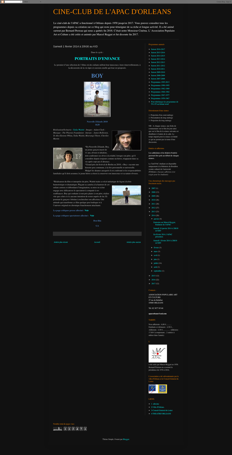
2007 (154, 188)
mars (156, 251)
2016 (154, 279)
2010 (154, 199)
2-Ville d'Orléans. (157, 407)
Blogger (126, 439)
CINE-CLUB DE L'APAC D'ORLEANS (112, 12)
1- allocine (155, 403)
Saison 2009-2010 (158, 72)
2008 (154, 192)
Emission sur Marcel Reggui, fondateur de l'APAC (164, 223)
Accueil (97, 242)
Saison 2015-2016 (158, 52)
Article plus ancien (134, 242)
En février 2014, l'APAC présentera (162, 235)
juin (155, 259)
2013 (154, 211)
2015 (154, 275)
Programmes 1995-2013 (160, 82)
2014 (154, 215)
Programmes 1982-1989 (160, 88)
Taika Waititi (78, 129)
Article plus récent (61, 242)
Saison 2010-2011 (158, 69)
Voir (87, 210)
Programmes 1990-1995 (160, 85)
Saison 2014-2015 (158, 55)
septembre (158, 270)
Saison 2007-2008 (158, 78)
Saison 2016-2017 (158, 49)
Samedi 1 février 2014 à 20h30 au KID (165, 241)
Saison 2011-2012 (158, 65)
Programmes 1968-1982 (160, 91)
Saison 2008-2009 (158, 75)
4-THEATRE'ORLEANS (161, 413)
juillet (156, 263)
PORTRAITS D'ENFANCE (97, 58)
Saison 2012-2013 (158, 62)
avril (156, 255)
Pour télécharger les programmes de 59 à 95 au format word (164, 102)
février (156, 247)
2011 (154, 203)
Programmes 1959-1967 (160, 98)
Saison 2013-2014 (158, 59)
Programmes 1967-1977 (160, 95)
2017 (154, 283)
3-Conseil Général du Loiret (161, 410)
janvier (157, 218)
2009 (154, 196)
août (156, 267)
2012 (154, 207)
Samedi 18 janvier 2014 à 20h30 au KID (165, 229)
